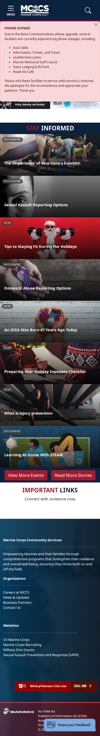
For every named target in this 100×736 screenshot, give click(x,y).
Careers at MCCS (16, 592)
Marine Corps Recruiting (22, 644)
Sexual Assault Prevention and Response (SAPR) (41, 654)
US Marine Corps (16, 639)
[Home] (35, 10)
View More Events (26, 475)
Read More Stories (73, 475)
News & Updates (16, 597)
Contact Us (12, 607)
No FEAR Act (46, 711)
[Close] (96, 25)
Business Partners (17, 602)
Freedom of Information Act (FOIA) (62, 716)
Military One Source (18, 649)
